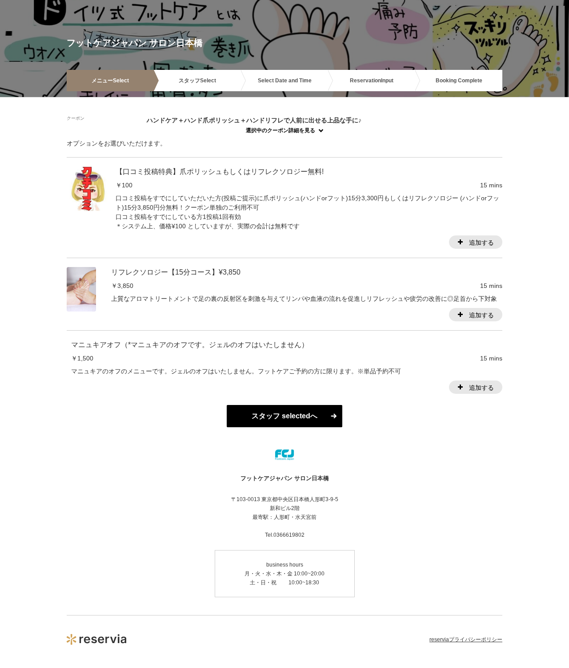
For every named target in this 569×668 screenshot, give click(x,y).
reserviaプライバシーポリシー (465, 639)
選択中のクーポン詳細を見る (280, 130)
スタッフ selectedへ (284, 416)
